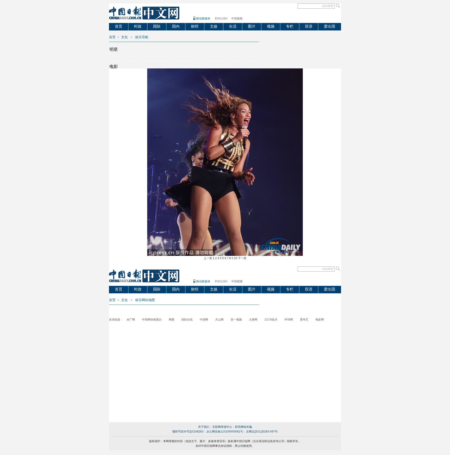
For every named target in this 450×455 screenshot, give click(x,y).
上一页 (208, 258)
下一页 (242, 258)
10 (235, 258)
